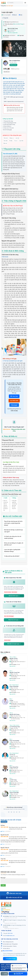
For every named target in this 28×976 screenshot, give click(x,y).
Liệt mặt (17, 138)
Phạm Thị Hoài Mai (14, 740)
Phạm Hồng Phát (14, 767)
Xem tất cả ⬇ (6, 71)
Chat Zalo (15, 396)
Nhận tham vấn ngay (13, 619)
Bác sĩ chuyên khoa (14, 60)
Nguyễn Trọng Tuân (15, 672)
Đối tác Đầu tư (6, 948)
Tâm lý (19, 715)
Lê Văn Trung (13, 779)
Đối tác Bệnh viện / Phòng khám (10, 944)
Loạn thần (21, 140)
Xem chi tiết (12, 666)
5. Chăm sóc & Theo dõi (8, 128)
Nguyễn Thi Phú (13, 658)
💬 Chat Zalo (13, 64)
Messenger (14, 405)
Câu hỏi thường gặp (7, 129)
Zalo (21, 14)
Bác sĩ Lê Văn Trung (18, 24)
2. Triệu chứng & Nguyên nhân (9, 122)
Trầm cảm (6, 138)
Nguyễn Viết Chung (14, 714)
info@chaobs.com (10, 935)
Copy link (6, 17)
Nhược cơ (12, 138)
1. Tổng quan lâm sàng (8, 121)
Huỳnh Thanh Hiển (14, 792)
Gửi (3, 885)
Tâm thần (5, 140)
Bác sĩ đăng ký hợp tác (8, 941)
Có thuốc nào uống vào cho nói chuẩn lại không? (12, 537)
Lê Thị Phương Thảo (15, 726)
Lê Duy (11, 700)
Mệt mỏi (5, 143)
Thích (3, 831)
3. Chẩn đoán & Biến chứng (9, 124)
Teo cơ (15, 140)
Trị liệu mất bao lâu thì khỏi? (11, 556)
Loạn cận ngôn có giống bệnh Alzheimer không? (12, 550)
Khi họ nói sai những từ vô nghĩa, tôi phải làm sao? (13, 544)
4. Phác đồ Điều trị (7, 126)
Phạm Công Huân (14, 686)
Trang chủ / (3, 5)
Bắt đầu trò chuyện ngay (13, 643)
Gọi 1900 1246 (14, 400)
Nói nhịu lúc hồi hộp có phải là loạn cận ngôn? (13, 530)
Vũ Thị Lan (12, 754)
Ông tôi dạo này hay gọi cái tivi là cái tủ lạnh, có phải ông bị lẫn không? (13, 523)
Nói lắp (10, 140)
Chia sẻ (15, 14)
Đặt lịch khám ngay (13, 595)
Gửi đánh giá (4, 821)
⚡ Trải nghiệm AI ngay (9, 958)
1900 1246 (10, 933)
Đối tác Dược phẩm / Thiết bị (9, 946)
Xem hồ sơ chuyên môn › (13, 32)
